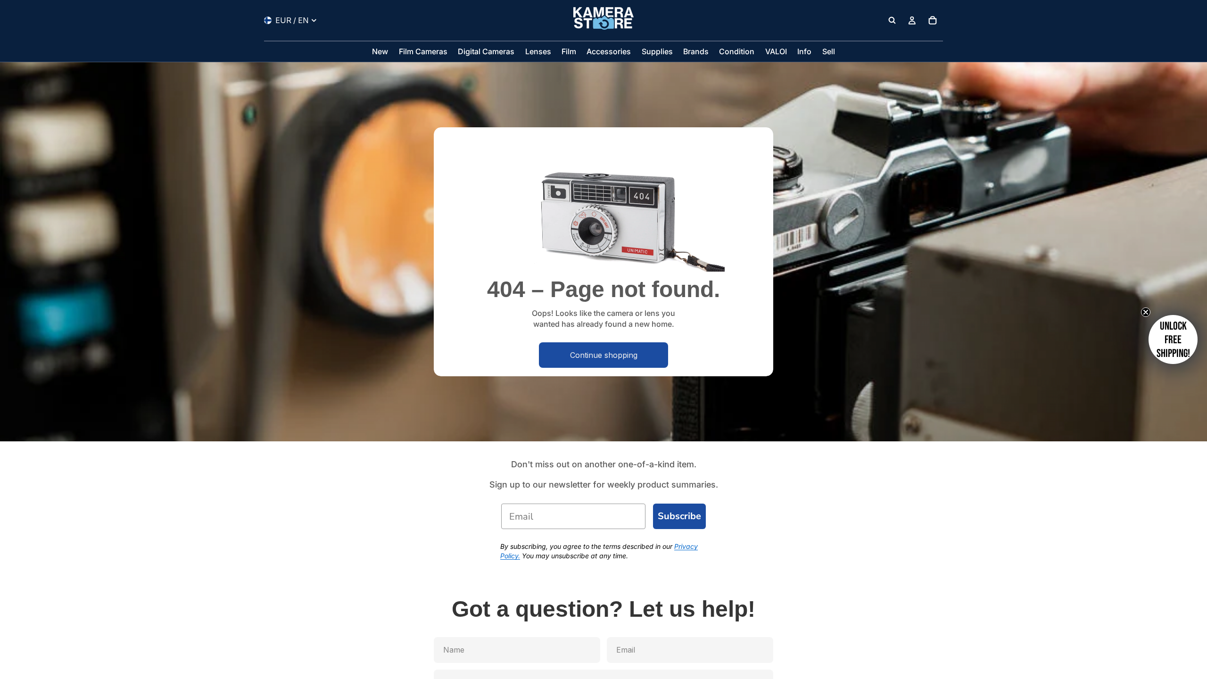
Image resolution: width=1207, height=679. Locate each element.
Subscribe (679, 516)
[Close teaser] (1145, 312)
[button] (1173, 339)
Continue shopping (603, 355)
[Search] (892, 20)
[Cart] (932, 20)
